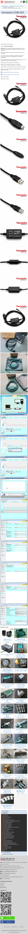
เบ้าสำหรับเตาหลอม (7, 823)
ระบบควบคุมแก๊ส (6, 852)
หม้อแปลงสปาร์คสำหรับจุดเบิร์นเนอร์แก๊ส (11, 821)
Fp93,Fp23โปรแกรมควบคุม (8, 832)
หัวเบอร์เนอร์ (5, 815)
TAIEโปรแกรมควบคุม (7, 834)
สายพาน (4, 839)
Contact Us (2, 886)
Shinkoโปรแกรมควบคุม (8, 838)
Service (2, 884)
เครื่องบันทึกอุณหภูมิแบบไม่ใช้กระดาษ (11, 844)
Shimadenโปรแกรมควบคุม (8, 837)
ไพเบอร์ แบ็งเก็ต (6, 828)
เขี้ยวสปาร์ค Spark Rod (7, 841)
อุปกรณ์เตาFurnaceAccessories (16, 6)
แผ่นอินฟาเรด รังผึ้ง (7, 826)
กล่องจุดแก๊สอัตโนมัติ (7, 840)
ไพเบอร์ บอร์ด (6, 830)
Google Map (3, 887)
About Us (2, 883)
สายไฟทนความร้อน (7, 846)
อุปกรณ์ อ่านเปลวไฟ (7, 817)
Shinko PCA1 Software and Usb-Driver (10, 74)
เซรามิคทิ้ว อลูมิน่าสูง (7, 824)
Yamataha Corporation (8, 7)
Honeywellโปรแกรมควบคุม (8, 835)
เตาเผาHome (6, 811)
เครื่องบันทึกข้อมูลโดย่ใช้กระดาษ (9, 843)
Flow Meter (5, 849)
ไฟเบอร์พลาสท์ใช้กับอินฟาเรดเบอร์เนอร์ (11, 827)
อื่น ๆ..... (4, 850)
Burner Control (6, 818)
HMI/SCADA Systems (8, 854)
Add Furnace (9, 921)
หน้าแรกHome (4, 6)
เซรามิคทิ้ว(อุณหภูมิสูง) (7, 822)
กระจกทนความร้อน (7, 848)
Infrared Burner (6, 816)
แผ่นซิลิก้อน (5, 845)
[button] (21, 2)
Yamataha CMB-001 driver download (10, 72)
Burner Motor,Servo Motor (8, 819)
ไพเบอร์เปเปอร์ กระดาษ (7, 829)
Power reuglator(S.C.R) (8, 833)
